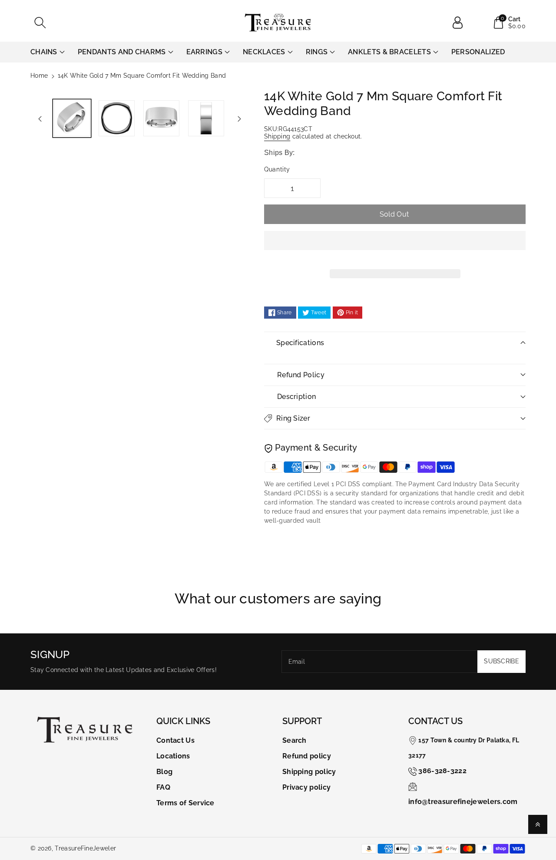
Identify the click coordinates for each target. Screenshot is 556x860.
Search (294, 740)
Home (39, 75)
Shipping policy (309, 772)
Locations (173, 756)
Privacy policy (306, 787)
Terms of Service (185, 803)
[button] (395, 247)
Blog (164, 772)
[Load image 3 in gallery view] (161, 118)
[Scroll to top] (537, 824)
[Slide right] (239, 118)
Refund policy (306, 756)
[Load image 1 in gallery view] (72, 118)
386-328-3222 (442, 771)
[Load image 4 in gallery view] (206, 118)
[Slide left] (40, 118)
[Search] (40, 22)
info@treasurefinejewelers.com (463, 801)
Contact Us (175, 740)
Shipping (277, 136)
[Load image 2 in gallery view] (117, 118)
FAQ (163, 787)
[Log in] (460, 22)
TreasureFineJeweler (85, 848)
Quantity (277, 169)
